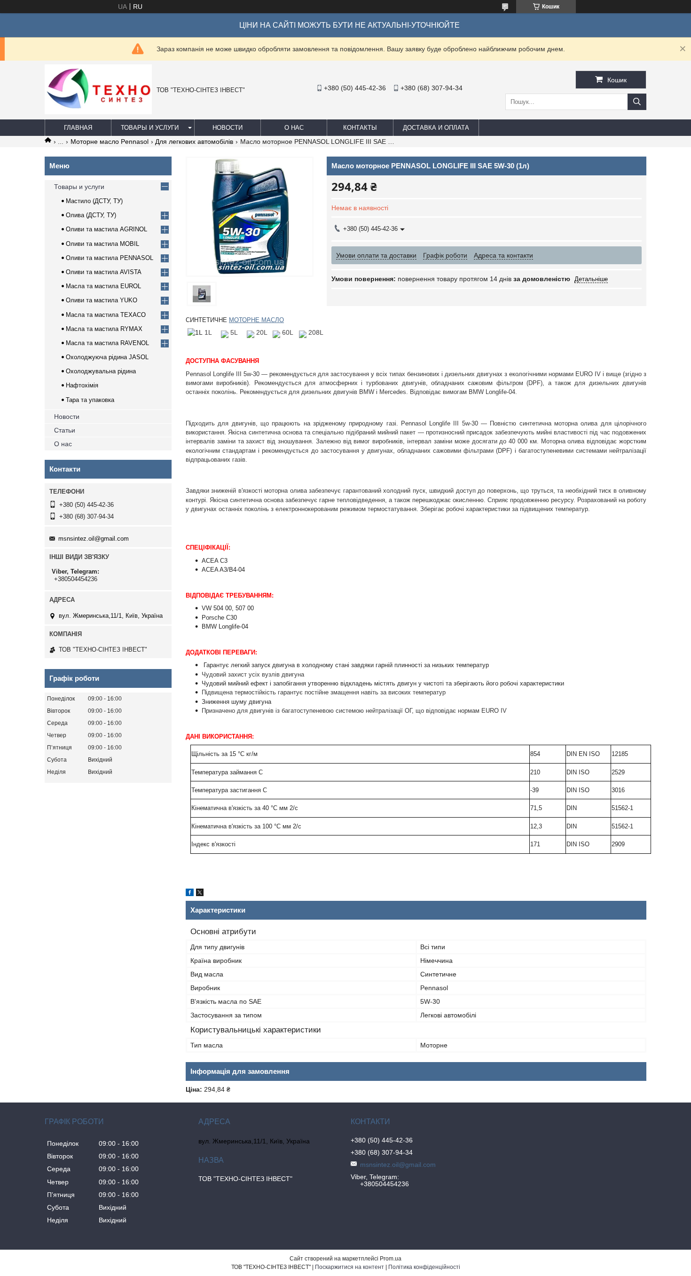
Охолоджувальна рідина (101, 371)
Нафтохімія (82, 385)
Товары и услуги (150, 127)
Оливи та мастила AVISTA (103, 272)
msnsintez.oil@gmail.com (93, 538)
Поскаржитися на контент (349, 1267)
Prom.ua (390, 1258)
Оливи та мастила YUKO (101, 300)
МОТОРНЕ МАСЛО (256, 319)
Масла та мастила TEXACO (106, 314)
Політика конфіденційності (424, 1267)
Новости (227, 127)
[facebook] (190, 894)
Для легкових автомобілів (194, 141)
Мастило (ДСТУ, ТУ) (94, 201)
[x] (200, 894)
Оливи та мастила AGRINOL (106, 229)
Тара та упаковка (90, 399)
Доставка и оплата (436, 127)
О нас (294, 127)
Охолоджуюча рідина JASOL (107, 357)
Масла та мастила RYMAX (104, 328)
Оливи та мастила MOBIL (102, 243)
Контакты (360, 127)
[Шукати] (637, 102)
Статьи (64, 430)
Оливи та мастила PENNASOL (109, 257)
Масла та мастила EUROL (103, 286)
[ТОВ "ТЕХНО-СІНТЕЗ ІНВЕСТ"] (98, 112)
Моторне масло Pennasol (110, 141)
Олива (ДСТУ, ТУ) (91, 215)
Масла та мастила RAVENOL (107, 343)
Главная (78, 127)
